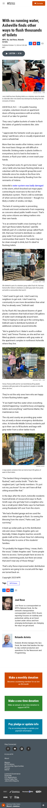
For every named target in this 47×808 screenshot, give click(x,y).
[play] (3, 805)
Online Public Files (11, 779)
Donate (40, 3)
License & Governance (12, 774)
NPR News (13, 583)
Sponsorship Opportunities (14, 766)
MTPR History (9, 764)
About (7, 758)
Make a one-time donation (23, 701)
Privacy (7, 768)
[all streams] (44, 805)
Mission (7, 762)
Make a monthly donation (23, 677)
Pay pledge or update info (23, 724)
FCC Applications (11, 777)
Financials (8, 775)
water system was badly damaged (27, 185)
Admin (7, 770)
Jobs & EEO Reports (12, 781)
